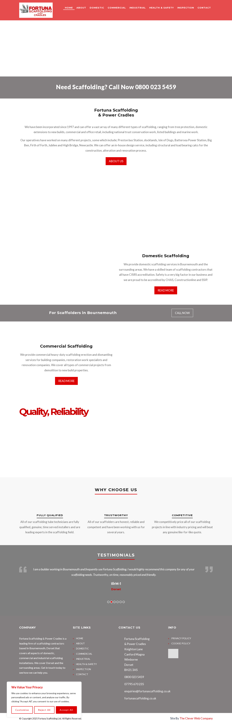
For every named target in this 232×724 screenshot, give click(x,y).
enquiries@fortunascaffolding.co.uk (147, 691)
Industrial (137, 7)
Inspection (185, 7)
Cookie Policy (180, 643)
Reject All (44, 709)
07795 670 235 (134, 684)
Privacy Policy (181, 638)
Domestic (97, 7)
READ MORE (166, 290)
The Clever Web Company (196, 718)
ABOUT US (116, 161)
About (81, 7)
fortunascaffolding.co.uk (140, 698)
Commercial (117, 7)
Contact (204, 7)
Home (69, 7)
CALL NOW (182, 313)
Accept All (66, 709)
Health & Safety (161, 7)
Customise (22, 709)
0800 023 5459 (155, 86)
